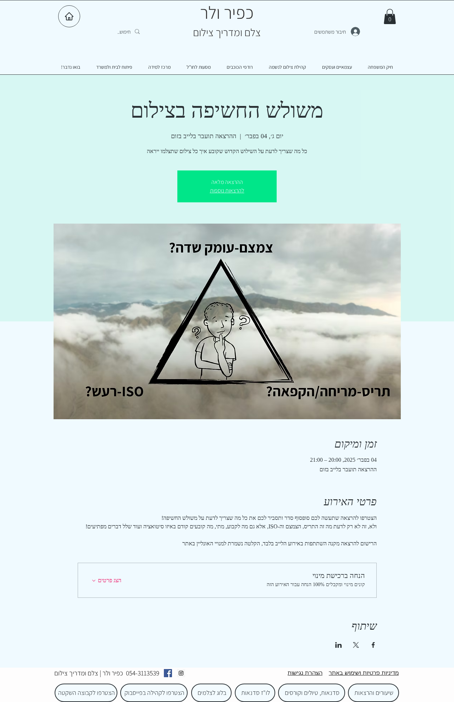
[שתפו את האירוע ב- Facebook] (373, 645)
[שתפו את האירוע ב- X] (356, 645)
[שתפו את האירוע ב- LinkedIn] (338, 645)
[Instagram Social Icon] (181, 673)
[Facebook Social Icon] (168, 673)
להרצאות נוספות (227, 190)
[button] (389, 16)
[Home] (69, 16)
